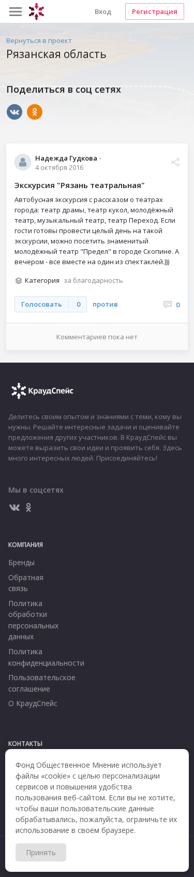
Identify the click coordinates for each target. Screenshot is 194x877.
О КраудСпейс (32, 703)
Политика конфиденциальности (35, 657)
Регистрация (154, 11)
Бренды (21, 562)
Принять (41, 852)
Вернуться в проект (39, 40)
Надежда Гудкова (66, 157)
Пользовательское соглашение (35, 683)
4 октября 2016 (59, 167)
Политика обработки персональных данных (33, 620)
